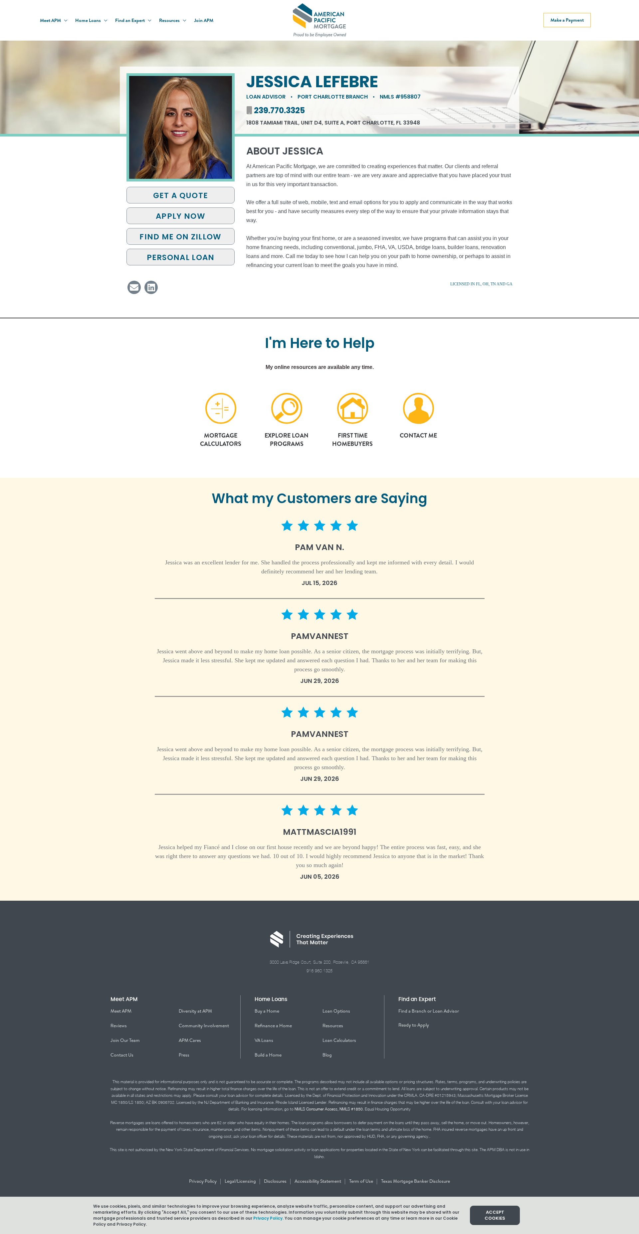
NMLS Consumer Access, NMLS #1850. (329, 1108)
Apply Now (180, 216)
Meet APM (51, 20)
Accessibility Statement (318, 1181)
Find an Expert (130, 20)
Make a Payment (567, 20)
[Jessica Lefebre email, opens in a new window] (134, 287)
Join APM (203, 20)
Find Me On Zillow (180, 236)
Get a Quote (180, 195)
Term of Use (361, 1181)
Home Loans (88, 20)
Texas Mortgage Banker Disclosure (415, 1181)
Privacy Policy (203, 1181)
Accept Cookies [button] (495, 1215)
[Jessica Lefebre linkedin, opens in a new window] (151, 287)
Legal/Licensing (241, 1181)
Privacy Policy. (268, 1218)
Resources (170, 20)
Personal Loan (181, 257)
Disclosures (276, 1181)
